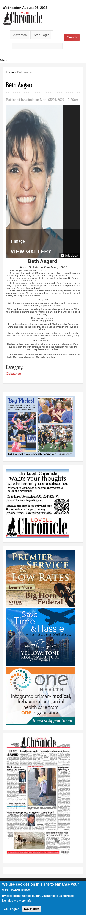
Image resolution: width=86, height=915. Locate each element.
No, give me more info (16, 900)
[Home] (23, 25)
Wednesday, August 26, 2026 (25, 7)
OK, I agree (11, 909)
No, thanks (31, 909)
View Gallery (31, 252)
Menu (4, 60)
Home (10, 72)
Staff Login (41, 35)
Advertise (20, 35)
